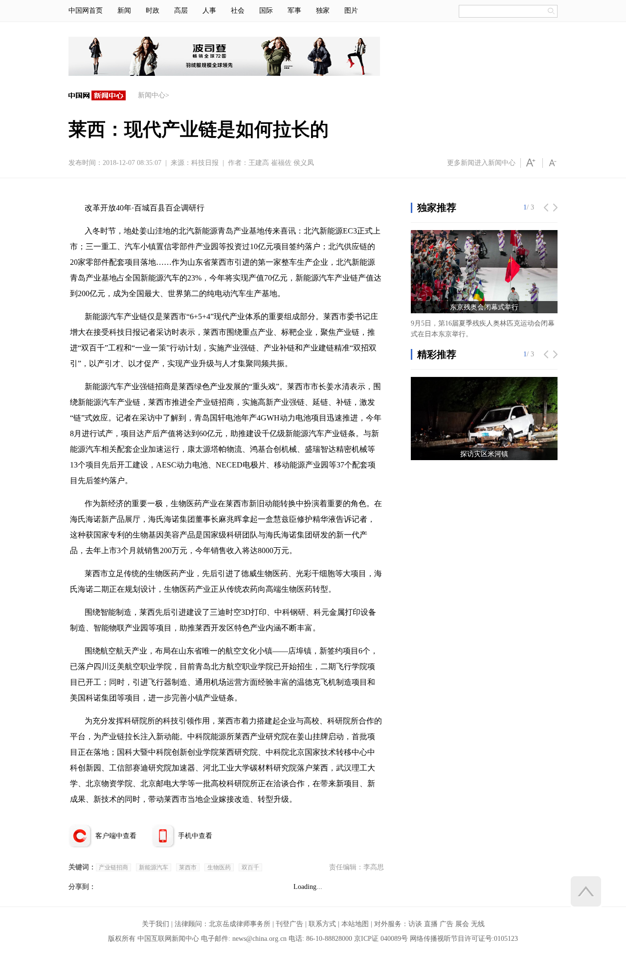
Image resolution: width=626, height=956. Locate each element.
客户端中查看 (115, 835)
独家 (323, 10)
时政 (152, 10)
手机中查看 (195, 835)
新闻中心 (151, 95)
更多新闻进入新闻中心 (481, 162)
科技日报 (205, 162)
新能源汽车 (153, 867)
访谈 (415, 924)
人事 (209, 10)
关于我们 (155, 924)
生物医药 (219, 867)
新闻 (124, 10)
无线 (478, 924)
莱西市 (188, 867)
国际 (266, 10)
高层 (181, 10)
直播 (431, 924)
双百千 (250, 867)
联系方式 (322, 924)
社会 (238, 10)
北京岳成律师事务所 (239, 924)
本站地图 (355, 924)
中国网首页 (85, 10)
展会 (462, 924)
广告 (446, 924)
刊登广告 (289, 924)
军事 (294, 10)
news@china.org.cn (259, 938)
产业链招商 (113, 867)
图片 (351, 10)
